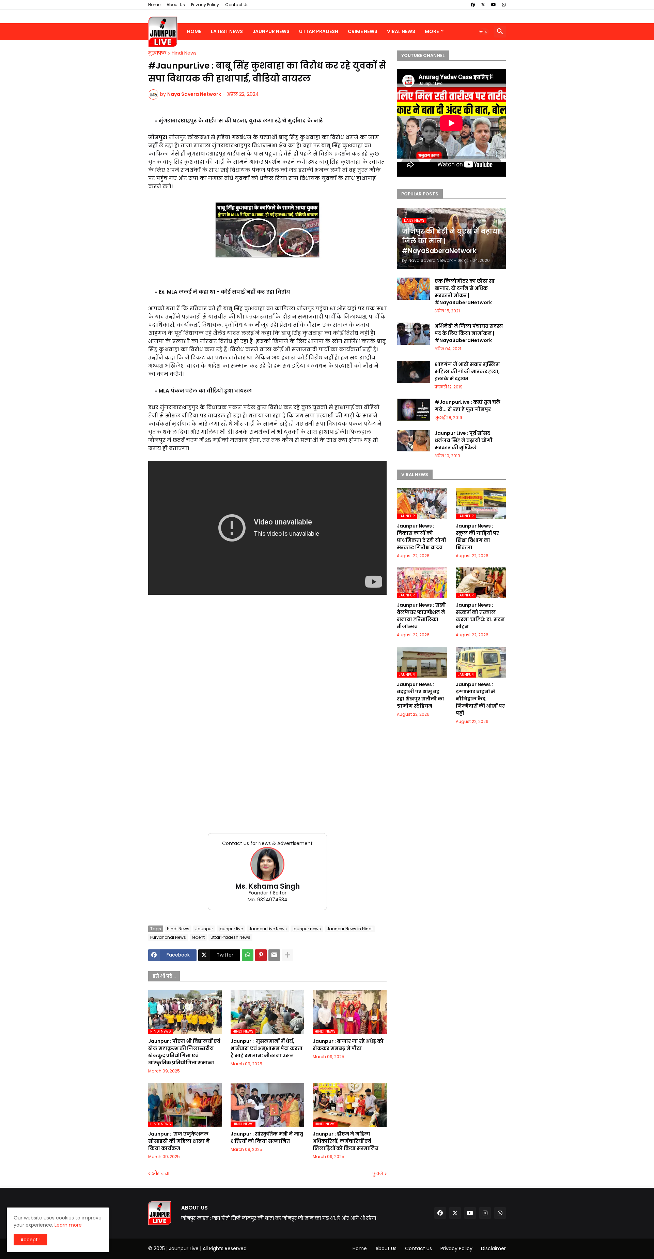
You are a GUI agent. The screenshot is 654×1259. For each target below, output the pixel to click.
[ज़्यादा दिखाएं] (287, 955)
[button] (483, 31)
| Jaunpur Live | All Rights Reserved (206, 1248)
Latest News (227, 31)
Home (154, 5)
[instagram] (485, 1213)
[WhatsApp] (247, 955)
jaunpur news (307, 929)
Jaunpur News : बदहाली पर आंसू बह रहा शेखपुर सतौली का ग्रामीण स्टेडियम (420, 695)
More (432, 31)
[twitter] (483, 5)
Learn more (68, 1224)
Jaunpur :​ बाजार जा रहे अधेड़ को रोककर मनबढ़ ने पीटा (348, 1045)
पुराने (377, 1173)
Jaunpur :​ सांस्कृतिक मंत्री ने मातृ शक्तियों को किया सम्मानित (267, 1137)
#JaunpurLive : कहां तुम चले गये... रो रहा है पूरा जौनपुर (467, 406)
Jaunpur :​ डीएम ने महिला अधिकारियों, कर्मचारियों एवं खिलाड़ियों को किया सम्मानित (345, 1141)
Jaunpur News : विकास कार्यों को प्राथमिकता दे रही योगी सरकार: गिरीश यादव (421, 536)
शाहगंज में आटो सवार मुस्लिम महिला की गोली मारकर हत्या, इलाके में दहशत (467, 371)
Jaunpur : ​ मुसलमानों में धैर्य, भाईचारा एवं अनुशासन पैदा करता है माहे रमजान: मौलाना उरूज (266, 1048)
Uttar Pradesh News (230, 937)
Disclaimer (493, 1248)
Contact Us (237, 5)
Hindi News (184, 53)
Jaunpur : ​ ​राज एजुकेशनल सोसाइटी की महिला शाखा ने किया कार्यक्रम (179, 1141)
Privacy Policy (205, 5)
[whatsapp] (504, 5)
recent (198, 937)
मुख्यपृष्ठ (157, 53)
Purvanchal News (168, 937)
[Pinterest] (261, 955)
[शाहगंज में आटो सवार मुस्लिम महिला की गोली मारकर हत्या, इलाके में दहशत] (413, 372)
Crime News (362, 31)
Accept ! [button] (30, 1239)
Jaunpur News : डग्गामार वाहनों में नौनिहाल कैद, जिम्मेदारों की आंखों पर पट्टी (480, 698)
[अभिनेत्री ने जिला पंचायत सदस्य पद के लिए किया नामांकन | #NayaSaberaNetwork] (413, 334)
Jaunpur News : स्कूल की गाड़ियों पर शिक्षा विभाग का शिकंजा (477, 536)
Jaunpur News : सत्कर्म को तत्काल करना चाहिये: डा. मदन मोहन (480, 616)
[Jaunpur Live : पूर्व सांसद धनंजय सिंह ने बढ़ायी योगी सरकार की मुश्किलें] (413, 441)
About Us (176, 5)
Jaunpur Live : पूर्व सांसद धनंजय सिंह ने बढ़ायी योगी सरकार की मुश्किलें (464, 440)
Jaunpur (204, 929)
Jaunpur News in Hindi (350, 929)
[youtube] (493, 5)
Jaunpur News (271, 31)
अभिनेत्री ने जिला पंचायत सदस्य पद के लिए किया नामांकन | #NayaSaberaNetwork (469, 333)
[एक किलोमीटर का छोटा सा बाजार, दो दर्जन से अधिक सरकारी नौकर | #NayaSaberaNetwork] (413, 289)
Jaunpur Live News (268, 929)
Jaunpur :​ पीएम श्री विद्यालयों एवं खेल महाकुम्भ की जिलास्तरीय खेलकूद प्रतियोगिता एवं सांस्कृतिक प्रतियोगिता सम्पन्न (184, 1052)
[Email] (274, 955)
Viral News (401, 31)
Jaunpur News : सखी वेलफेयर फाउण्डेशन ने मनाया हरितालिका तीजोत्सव (421, 616)
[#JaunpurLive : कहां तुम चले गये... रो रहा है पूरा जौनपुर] (413, 410)
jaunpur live (231, 929)
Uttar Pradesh (318, 31)
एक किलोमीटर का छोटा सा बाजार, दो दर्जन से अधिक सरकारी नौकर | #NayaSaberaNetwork (465, 292)
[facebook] (473, 5)
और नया (160, 1173)
